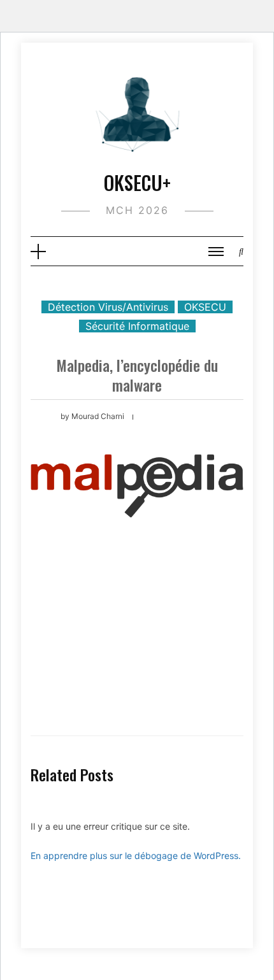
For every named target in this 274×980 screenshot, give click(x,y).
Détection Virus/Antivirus (108, 307)
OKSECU (205, 307)
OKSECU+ (137, 182)
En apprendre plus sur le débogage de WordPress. (136, 855)
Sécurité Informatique (137, 326)
